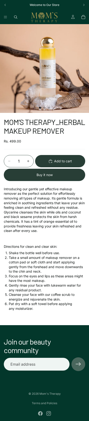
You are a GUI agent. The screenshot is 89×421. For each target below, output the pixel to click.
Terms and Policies (44, 403)
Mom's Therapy (50, 393)
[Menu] (5, 17)
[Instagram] (49, 413)
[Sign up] (78, 364)
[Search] (15, 17)
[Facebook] (40, 413)
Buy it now (45, 175)
